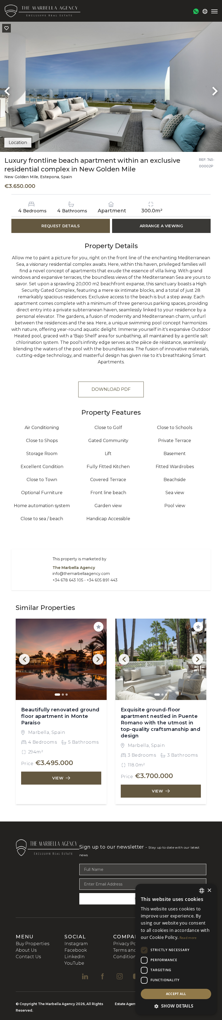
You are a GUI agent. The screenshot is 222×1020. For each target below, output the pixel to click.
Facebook (75, 950)
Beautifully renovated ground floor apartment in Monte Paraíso (60, 716)
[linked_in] (85, 976)
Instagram (76, 943)
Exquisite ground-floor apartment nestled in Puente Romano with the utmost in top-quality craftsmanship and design (160, 723)
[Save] (6, 28)
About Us (26, 950)
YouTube (74, 963)
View (58, 778)
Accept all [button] (176, 994)
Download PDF (111, 389)
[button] (176, 1006)
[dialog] (176, 949)
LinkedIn (74, 956)
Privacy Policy (128, 943)
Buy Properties (32, 943)
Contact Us (28, 956)
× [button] (209, 890)
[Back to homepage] (42, 10)
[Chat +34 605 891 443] (196, 11)
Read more (188, 937)
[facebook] (102, 976)
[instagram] (119, 976)
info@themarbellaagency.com (81, 573)
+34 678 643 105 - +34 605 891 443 (85, 580)
